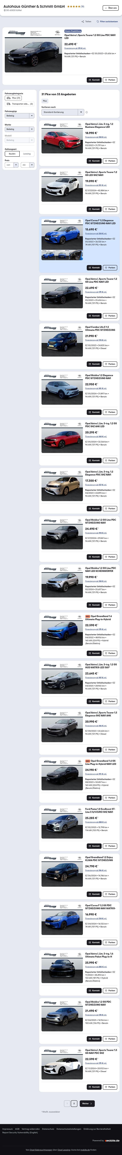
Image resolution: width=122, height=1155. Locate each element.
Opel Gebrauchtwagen (41, 1150)
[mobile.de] (112, 1140)
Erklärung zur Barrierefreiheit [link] (97, 1129)
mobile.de (85, 1150)
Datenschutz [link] (48, 1129)
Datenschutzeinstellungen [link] (69, 1129)
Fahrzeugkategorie (14, 93)
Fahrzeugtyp (11, 111)
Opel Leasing (64, 1150)
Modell (8, 135)
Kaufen (12, 154)
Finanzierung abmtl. (75, 48)
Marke (8, 124)
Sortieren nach (49, 107)
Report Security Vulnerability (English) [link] (20, 1132)
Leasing (27, 154)
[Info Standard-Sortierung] (86, 112)
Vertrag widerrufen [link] (31, 1129)
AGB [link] (17, 1129)
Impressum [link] (7, 1129)
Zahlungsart (11, 149)
